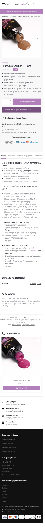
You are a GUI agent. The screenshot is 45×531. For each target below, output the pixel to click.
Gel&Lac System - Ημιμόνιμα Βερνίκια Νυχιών (30, 16)
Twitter (4, 491)
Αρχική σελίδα (5, 16)
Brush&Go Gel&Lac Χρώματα (15, 320)
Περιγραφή (11, 156)
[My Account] (34, 4)
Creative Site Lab (13, 512)
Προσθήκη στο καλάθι (27, 102)
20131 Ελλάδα (6, 472)
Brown (33, 283)
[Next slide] (37, 38)
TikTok (4, 501)
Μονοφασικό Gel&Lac (28, 325)
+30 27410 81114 (7, 462)
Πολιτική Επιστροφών (8, 439)
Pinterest (4, 494)
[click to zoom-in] (21, 38)
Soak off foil (31, 251)
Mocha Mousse (16, 325)
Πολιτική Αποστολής (8, 443)
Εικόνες (3, 156)
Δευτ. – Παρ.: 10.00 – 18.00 (10, 475)
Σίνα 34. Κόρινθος (7, 468)
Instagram (5, 485)
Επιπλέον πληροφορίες (25, 156)
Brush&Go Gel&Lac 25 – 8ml (21, 380)
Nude (39, 283)
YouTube (4, 498)
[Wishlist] (38, 340)
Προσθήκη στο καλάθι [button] (21, 388)
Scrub (7, 230)
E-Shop (14, 16)
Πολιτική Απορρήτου (8, 451)
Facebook (5, 488)
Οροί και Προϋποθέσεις (9, 447)
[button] (39, 4)
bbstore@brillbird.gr (8, 465)
